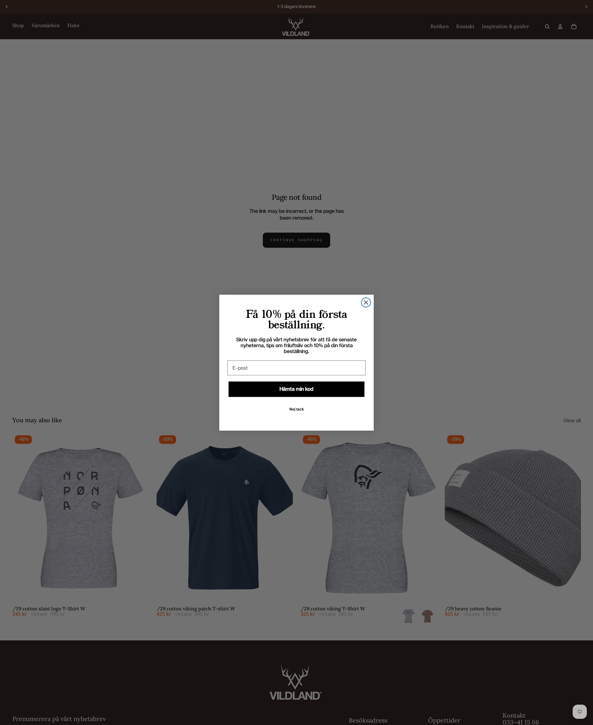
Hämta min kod (296, 389)
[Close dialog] (366, 302)
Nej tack (296, 409)
